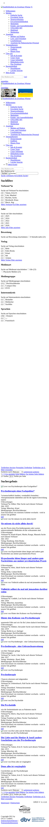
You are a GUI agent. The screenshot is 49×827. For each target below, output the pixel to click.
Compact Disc (10, 286)
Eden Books (10, 251)
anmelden (4, 81)
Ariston (8, 258)
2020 (7, 225)
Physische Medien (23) (12, 272)
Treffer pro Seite (20, 476)
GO (25, 77)
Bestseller (9, 300)
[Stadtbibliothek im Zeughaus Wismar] (16, 7)
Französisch (9, 321)
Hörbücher (9, 302)
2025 (7, 216)
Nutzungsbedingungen (9, 823)
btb (6, 256)
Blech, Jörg (9, 202)
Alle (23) (32, 269)
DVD (7, 288)
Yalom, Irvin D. (11, 193)
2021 (7, 223)
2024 (7, 218)
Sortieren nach (6, 472)
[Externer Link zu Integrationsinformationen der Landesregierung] (25, 96)
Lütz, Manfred (10, 195)
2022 (7, 221)
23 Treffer (4, 476)
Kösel (7, 253)
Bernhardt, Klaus (11, 200)
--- (6, 318)
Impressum (5, 803)
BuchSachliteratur (13, 283)
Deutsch (9, 316)
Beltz (7, 248)
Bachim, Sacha (11, 198)
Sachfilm (8, 304)
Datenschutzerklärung (9, 821)
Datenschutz (15, 803)
